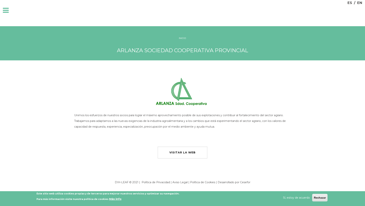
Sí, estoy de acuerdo (296, 197)
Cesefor (245, 182)
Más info (115, 199)
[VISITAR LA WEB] (182, 147)
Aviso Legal (180, 182)
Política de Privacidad (156, 182)
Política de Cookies (202, 182)
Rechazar (320, 197)
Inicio (182, 38)
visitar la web (182, 152)
